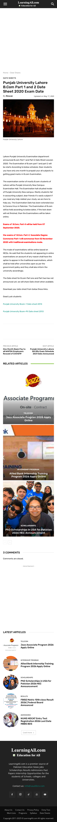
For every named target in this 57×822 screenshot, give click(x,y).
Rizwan (9, 96)
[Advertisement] (28, 41)
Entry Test (46, 810)
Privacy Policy (33, 810)
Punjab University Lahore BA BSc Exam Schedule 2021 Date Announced (42, 351)
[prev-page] (5, 542)
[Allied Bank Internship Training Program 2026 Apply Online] (28, 452)
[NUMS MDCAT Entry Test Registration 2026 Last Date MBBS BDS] (10, 719)
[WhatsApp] (37, 795)
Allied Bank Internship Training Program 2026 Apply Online (28, 475)
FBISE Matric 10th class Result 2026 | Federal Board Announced (37, 702)
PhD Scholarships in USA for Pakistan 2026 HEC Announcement (28, 531)
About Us (8, 810)
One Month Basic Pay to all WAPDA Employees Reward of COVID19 (14, 351)
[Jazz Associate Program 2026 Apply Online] (28, 396)
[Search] (52, 4)
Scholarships (28, 526)
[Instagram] (20, 794)
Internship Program (28, 469)
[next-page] (10, 542)
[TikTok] (29, 795)
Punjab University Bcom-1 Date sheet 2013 (22, 304)
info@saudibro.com (35, 786)
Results (24, 696)
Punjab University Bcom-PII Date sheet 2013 (23, 311)
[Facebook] (12, 795)
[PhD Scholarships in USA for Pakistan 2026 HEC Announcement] (28, 509)
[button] (5, 4)
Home (5, 72)
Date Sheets (15, 72)
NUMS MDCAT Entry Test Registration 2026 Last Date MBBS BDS (36, 721)
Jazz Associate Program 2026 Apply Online (28, 419)
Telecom (28, 413)
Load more (27, 732)
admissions (26, 715)
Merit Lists (11, 813)
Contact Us (19, 810)
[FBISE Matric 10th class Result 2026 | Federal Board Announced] (10, 701)
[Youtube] (45, 795)
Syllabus (33, 813)
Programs (23, 813)
